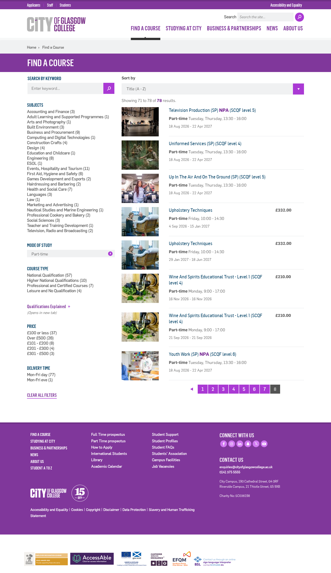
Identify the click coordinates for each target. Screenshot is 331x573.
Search (230, 17)
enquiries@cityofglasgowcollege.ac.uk (246, 467)
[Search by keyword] (108, 88)
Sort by (128, 78)
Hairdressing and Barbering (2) (54, 184)
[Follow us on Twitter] (256, 443)
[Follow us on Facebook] (223, 443)
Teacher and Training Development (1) (60, 225)
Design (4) (36, 147)
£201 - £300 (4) (40, 348)
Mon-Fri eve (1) (40, 379)
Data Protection (134, 510)
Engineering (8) (40, 158)
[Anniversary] (78, 492)
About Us (293, 28)
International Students (109, 453)
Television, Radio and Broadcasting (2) (60, 230)
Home (31, 47)
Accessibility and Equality (286, 4)
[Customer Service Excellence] (159, 558)
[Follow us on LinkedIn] (239, 443)
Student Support (165, 434)
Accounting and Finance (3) (51, 111)
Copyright (93, 510)
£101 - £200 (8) (40, 343)
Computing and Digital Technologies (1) (61, 137)
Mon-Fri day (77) (41, 374)
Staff (50, 4)
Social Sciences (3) (43, 220)
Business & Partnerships (234, 28)
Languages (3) (39, 194)
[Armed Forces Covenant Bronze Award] (46, 558)
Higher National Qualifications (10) (57, 280)
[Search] (299, 17)
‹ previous (191, 388)
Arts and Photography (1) (49, 122)
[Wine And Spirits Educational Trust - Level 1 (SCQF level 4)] (144, 288)
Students (65, 4)
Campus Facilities (166, 460)
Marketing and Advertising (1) (53, 204)
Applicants (33, 4)
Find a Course (145, 28)
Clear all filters (42, 395)
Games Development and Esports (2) (59, 178)
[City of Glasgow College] (56, 24)
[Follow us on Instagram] (231, 443)
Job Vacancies (163, 466)
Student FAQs (163, 447)
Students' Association (169, 453)
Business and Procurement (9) (53, 132)
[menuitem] (146, 28)
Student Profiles (165, 441)
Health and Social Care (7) (50, 189)
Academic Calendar (106, 466)
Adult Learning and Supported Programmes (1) (68, 116)
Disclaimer (111, 510)
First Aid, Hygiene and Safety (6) (55, 173)
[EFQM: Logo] (182, 558)
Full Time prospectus (108, 434)
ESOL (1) (34, 163)
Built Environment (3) (45, 127)
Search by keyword (44, 78)
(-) (110, 253)
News (272, 28)
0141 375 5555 (230, 472)
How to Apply (101, 447)
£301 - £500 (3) (40, 353)
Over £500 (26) (40, 338)
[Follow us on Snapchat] (248, 443)
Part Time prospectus (108, 441)
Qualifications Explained (46, 306)
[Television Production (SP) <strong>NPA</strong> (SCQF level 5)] (144, 121)
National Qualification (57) (49, 275)
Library (96, 460)
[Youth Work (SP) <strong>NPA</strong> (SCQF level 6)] (144, 365)
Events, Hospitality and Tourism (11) (58, 168)
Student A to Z (41, 467)
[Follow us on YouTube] (264, 443)
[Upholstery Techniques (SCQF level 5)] (144, 221)
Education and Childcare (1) (51, 153)
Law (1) (33, 199)
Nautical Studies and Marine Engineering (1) (65, 210)
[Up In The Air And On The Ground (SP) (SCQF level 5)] (144, 188)
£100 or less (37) (42, 332)
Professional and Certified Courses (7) (60, 285)
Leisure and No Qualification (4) (54, 290)
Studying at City (184, 28)
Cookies (77, 510)
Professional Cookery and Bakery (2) (59, 215)
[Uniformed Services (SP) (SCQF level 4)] (144, 155)
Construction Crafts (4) (47, 142)
